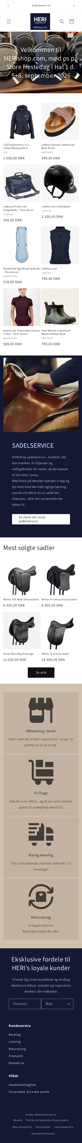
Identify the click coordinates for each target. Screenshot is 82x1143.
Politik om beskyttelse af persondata (47, 1120)
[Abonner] (68, 1004)
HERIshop (39, 1114)
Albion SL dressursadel (55, 653)
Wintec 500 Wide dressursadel (21, 599)
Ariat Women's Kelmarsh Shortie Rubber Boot (56, 332)
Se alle (41, 672)
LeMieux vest (49, 268)
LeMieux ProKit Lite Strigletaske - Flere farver (18, 208)
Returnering (17, 1049)
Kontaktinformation (43, 1133)
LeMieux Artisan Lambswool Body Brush (58, 146)
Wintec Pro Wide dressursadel (59, 599)
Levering (15, 1042)
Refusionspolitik (22, 1126)
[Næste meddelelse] (74, 6)
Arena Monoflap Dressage (18, 653)
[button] (9, 21)
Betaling (15, 1035)
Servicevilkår (43, 1126)
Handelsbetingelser (23, 1085)
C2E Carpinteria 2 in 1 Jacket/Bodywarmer (16, 146)
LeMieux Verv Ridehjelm (56, 206)
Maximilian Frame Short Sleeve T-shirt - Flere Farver (21, 332)
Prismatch (16, 1056)
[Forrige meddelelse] (8, 6)
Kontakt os (16, 1063)
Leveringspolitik (64, 1126)
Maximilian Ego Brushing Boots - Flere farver (21, 270)
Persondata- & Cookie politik (29, 1092)
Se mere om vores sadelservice (32, 519)
